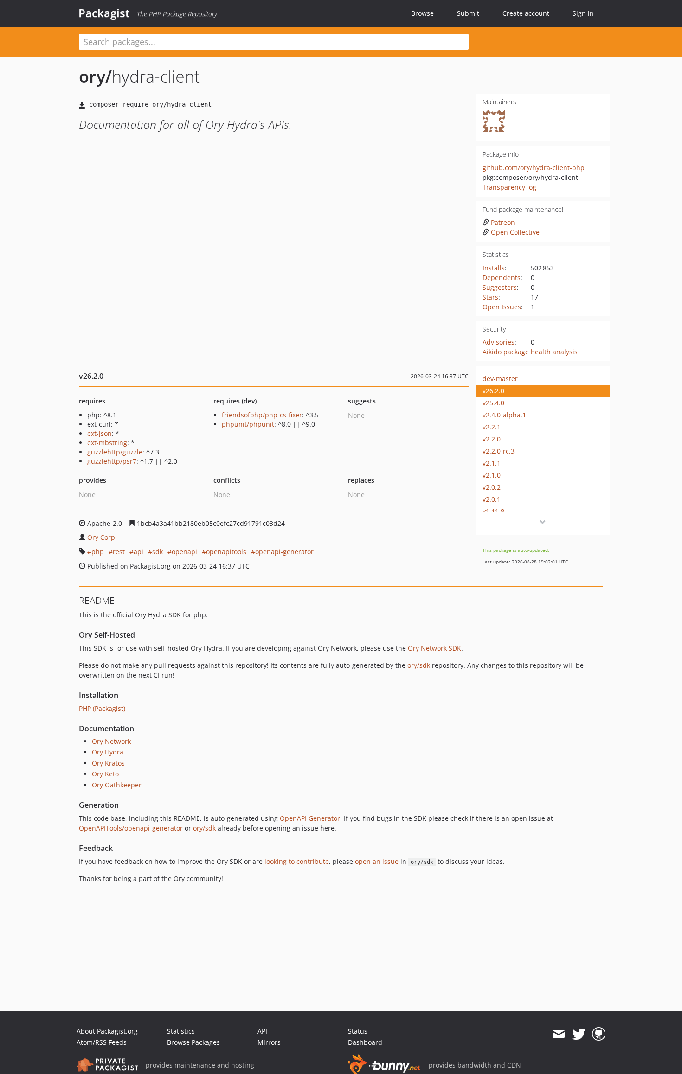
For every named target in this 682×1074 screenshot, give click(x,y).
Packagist (104, 13)
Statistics (181, 1031)
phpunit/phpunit (248, 424)
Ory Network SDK (434, 648)
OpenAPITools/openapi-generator (131, 828)
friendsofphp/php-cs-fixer (262, 414)
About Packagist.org (107, 1031)
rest (119, 551)
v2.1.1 (492, 463)
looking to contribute (296, 861)
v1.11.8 (493, 511)
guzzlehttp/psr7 (111, 461)
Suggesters (500, 287)
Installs (494, 267)
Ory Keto (105, 773)
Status (357, 1031)
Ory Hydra (107, 752)
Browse (422, 13)
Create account (525, 13)
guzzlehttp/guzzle (114, 452)
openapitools (226, 551)
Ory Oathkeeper (117, 784)
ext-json (99, 433)
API (262, 1031)
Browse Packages (193, 1042)
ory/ (95, 76)
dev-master (500, 378)
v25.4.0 (493, 402)
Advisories (499, 342)
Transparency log (509, 187)
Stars (490, 297)
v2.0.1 (492, 499)
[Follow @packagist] (578, 1034)
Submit (468, 13)
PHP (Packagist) (102, 708)
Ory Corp (101, 537)
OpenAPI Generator (310, 818)
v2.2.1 (492, 426)
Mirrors (269, 1042)
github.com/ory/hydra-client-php (534, 167)
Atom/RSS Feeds (102, 1042)
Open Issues (502, 306)
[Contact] (558, 1034)
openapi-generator (284, 551)
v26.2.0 (493, 390)
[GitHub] (598, 1034)
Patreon (503, 222)
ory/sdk (418, 665)
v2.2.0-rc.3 (499, 451)
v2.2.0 (492, 439)
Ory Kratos (108, 763)
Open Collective (515, 232)
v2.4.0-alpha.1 (504, 414)
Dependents (502, 277)
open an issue (377, 861)
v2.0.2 (492, 487)
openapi (184, 551)
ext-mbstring (107, 442)
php (97, 551)
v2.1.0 (492, 475)
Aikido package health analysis (530, 351)
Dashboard (365, 1042)
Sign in (583, 13)
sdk (157, 551)
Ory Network (111, 741)
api (138, 551)
